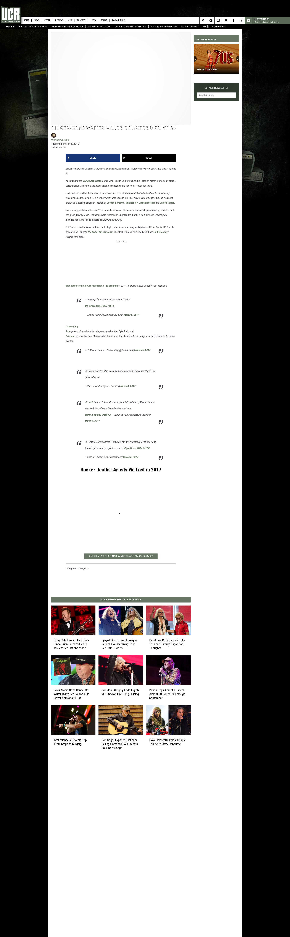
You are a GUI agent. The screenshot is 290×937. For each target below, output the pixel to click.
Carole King (72, 326)
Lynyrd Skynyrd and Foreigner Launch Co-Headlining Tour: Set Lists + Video (120, 644)
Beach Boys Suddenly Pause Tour (130, 26)
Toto (68, 331)
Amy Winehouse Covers (99, 26)
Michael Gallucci (60, 139)
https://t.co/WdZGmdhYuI (98, 414)
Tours (104, 20)
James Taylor (167, 202)
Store (47, 20)
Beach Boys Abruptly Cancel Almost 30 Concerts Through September (167, 694)
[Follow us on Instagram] (218, 20)
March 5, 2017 (131, 314)
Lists (93, 20)
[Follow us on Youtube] (226, 20)
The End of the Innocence (100, 231)
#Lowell (89, 402)
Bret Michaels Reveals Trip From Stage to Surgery (70, 742)
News (36, 20)
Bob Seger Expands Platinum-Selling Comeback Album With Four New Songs (120, 744)
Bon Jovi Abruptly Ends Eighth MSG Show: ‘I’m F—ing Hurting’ (120, 692)
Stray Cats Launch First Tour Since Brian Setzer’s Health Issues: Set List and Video (71, 644)
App (70, 20)
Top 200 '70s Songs (207, 69)
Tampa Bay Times (92, 180)
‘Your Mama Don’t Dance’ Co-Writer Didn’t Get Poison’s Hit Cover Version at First (71, 694)
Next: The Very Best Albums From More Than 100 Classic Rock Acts (121, 556)
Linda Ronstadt (147, 202)
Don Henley (132, 202)
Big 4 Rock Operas (189, 26)
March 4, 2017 (127, 386)
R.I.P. (86, 568)
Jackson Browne (115, 202)
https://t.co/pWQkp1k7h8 (136, 448)
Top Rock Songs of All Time (164, 26)
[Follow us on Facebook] (233, 20)
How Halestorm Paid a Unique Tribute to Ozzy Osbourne (167, 742)
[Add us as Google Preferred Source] (210, 20)
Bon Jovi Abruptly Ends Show (33, 26)
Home (26, 20)
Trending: (9, 26)
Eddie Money (161, 231)
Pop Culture (118, 20)
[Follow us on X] (241, 20)
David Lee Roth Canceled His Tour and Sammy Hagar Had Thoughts (167, 644)
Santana (70, 336)
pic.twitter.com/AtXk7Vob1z (99, 305)
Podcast (81, 20)
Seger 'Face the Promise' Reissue (67, 26)
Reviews (59, 20)
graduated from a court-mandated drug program (92, 285)
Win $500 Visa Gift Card (214, 26)
